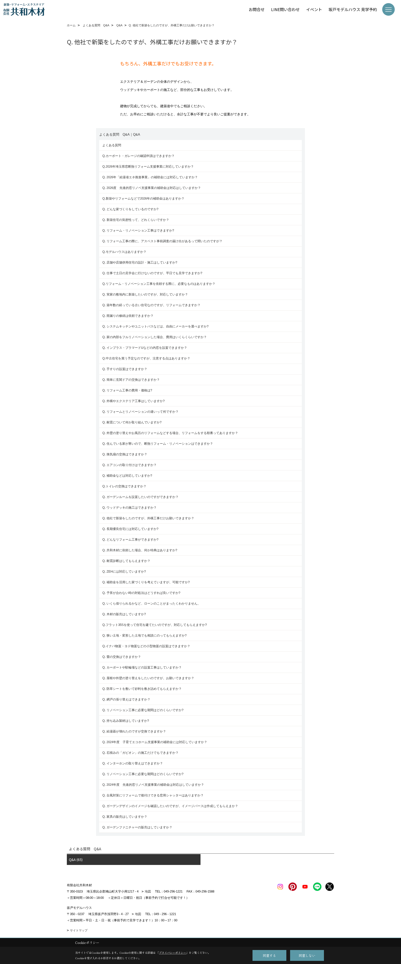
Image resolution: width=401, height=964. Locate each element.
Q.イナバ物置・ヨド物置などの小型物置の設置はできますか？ (146, 646)
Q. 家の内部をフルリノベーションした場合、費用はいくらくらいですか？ (154, 337)
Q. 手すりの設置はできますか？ (124, 369)
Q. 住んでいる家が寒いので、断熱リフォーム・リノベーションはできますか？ (157, 443)
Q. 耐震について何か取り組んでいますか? (131, 422)
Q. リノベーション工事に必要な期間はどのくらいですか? (143, 710)
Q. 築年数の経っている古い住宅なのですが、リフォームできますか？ (152, 305)
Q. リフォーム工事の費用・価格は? (127, 390)
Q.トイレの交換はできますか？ (124, 486)
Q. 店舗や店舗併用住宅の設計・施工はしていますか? (139, 262)
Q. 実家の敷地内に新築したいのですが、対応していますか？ (145, 294)
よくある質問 (111, 145)
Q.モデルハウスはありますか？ (124, 251)
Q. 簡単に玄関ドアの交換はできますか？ (131, 379)
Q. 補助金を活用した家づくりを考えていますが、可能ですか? (146, 582)
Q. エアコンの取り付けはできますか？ (129, 465)
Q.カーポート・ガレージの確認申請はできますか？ (138, 156)
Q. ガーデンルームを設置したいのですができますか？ (140, 497)
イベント (314, 9)
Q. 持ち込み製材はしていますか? (125, 720)
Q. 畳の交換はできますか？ (121, 656)
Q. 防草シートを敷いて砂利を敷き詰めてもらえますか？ (142, 688)
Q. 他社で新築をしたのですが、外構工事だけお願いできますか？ (148, 518)
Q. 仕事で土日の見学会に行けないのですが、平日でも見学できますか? (152, 273)
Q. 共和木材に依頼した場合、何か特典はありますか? (139, 550)
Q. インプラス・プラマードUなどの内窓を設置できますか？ (144, 347)
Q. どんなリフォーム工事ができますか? (130, 539)
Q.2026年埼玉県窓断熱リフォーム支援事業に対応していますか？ (148, 166)
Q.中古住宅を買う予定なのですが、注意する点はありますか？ (146, 358)
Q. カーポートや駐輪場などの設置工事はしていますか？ (142, 667)
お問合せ (257, 9)
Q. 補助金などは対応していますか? (127, 475)
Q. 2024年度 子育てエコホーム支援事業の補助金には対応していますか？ (154, 742)
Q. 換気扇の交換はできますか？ (124, 454)
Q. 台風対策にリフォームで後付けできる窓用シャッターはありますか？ (153, 795)
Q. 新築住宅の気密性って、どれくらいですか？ (135, 220)
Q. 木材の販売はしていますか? (124, 614)
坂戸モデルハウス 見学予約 (353, 9)
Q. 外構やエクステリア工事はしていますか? (133, 401)
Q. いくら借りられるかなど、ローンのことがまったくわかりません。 (151, 603)
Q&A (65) (76, 859)
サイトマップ (79, 930)
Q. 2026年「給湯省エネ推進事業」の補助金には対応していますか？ (150, 177)
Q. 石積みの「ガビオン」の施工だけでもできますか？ (140, 752)
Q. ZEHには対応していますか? (124, 571)
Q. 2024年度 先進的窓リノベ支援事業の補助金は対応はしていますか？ (153, 784)
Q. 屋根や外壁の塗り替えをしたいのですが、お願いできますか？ (148, 678)
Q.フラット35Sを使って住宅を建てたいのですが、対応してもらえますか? (154, 625)
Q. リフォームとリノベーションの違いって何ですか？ (140, 411)
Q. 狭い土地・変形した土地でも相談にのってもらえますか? (144, 635)
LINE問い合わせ (285, 9)
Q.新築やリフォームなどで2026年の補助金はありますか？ (143, 198)
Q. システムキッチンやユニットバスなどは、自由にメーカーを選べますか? (155, 326)
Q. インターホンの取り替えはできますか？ (132, 763)
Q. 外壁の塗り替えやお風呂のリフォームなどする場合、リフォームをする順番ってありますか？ (170, 433)
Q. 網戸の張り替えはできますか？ (126, 699)
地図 (148, 891)
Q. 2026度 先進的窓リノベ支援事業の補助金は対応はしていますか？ (151, 188)
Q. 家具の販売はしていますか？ (124, 816)
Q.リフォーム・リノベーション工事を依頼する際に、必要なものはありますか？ (158, 283)
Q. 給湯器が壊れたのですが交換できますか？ (134, 731)
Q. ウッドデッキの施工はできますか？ (129, 507)
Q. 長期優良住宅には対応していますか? (130, 529)
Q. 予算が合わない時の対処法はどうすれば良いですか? (141, 593)
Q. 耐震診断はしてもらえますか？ (126, 561)
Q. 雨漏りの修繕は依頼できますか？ (128, 315)
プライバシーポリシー (172, 953)
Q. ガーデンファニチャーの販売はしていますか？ (137, 827)
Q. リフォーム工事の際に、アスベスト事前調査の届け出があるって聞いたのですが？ (162, 241)
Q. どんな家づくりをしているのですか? (130, 209)
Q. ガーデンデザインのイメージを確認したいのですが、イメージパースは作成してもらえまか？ (170, 806)
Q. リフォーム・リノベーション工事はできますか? (138, 230)
